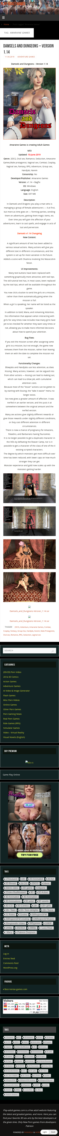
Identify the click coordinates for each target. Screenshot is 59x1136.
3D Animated (12, 896)
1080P (48, 923)
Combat (47, 627)
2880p (33, 928)
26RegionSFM (39, 914)
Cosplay (6, 631)
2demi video (12, 888)
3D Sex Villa (47, 1066)
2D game (27, 888)
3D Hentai (30, 1061)
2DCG (17, 627)
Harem (37, 631)
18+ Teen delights (29, 910)
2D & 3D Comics (10, 676)
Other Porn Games (12, 709)
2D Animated (36, 879)
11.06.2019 (9, 57)
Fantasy (13, 631)
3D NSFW (20, 1066)
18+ (35, 905)
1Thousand (11, 879)
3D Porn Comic (33, 1066)
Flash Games (9, 695)
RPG (20, 635)
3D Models (9, 1066)
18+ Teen (10, 910)
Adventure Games (26, 57)
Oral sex (6, 635)
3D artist (29, 901)
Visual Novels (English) (14, 737)
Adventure (24, 627)
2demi (46, 883)
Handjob (30, 631)
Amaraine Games (36, 627)
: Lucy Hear (46, 928)
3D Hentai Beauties (44, 1061)
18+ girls (46, 905)
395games (35, 923)
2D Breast (11, 883)
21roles (23, 914)
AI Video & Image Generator (16, 690)
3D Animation (30, 896)
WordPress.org (10, 967)
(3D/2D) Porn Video (12, 672)
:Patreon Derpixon (26, 932)
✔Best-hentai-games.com (15, 989)
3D (31, 892)
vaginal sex (36, 635)
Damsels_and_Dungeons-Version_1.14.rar (29, 611)
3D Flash (8, 1061)
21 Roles (10, 914)
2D (23, 879)
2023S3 (21, 928)
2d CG (23, 883)
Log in (6, 953)
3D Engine (41, 1056)
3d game (19, 1061)
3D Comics (23, 905)
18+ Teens (48, 910)
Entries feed (9, 958)
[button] (49, 1132)
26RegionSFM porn (44, 919)
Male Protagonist (47, 631)
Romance (14, 635)
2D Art (51, 879)
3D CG (9, 905)
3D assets (43, 901)
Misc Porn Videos (11, 700)
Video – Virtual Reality (13, 732)
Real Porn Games (11, 718)
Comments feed (10, 963)
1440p (9, 928)
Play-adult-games (13, 3)
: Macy (9, 932)
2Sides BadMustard (16, 892)
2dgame (41, 888)
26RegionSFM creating (17, 919)
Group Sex (21, 631)
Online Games (10, 704)
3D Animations (13, 901)
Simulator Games (11, 728)
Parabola (28, 1132)
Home (6, 24)
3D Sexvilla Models (12, 1071)
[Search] (52, 651)
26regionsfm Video (15, 923)
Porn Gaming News (12, 714)
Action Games (9, 681)
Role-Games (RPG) (11, 723)
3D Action (43, 892)
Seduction (27, 635)
